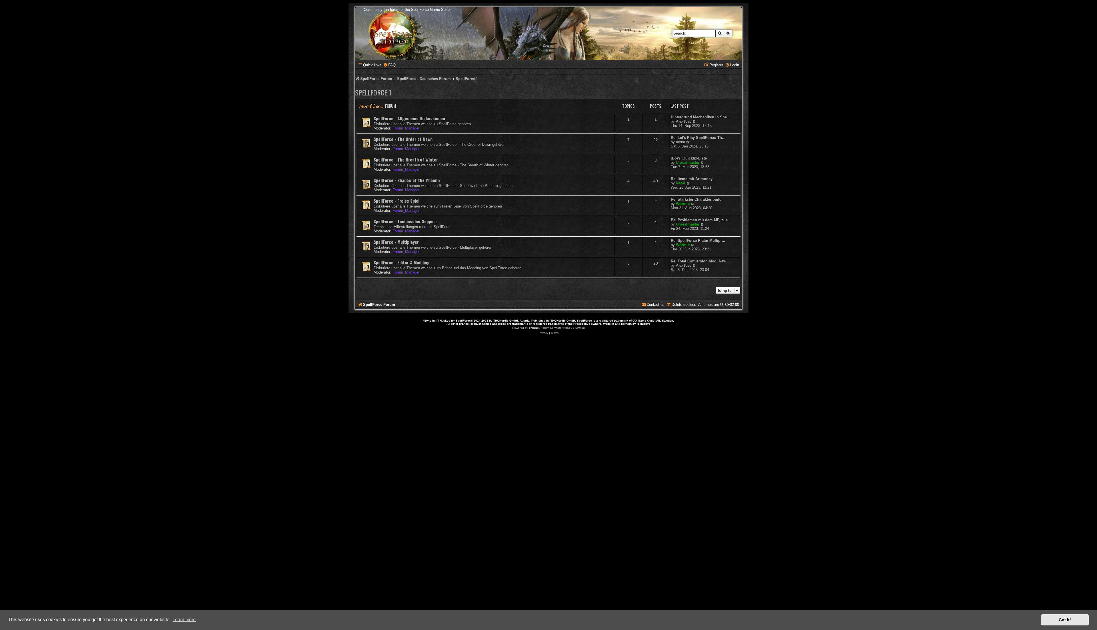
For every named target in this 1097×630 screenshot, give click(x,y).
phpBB (533, 327)
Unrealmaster (687, 162)
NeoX (680, 183)
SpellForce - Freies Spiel (396, 200)
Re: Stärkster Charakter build (696, 199)
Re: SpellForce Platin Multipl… (698, 240)
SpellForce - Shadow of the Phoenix (407, 180)
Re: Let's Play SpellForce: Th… (698, 137)
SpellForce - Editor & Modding (402, 262)
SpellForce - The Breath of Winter (406, 159)
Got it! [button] (1065, 619)
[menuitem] (389, 65)
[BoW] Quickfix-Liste (689, 158)
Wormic (683, 204)
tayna (680, 142)
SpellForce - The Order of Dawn (403, 138)
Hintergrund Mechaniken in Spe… (700, 117)
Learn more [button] (184, 619)
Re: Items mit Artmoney (691, 179)
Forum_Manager (406, 128)
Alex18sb (683, 121)
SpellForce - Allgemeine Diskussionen (409, 118)
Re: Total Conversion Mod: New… (700, 261)
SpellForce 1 (373, 92)
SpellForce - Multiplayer (396, 241)
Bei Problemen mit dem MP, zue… (701, 220)
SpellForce (463, 320)
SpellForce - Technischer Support (405, 221)
